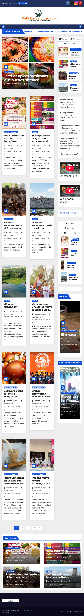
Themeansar (6, 612)
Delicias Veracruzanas (69, 333)
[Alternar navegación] (40, 27)
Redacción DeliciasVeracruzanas (69, 411)
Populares (76, 39)
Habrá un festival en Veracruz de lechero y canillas (14, 480)
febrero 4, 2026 (12, 145)
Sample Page (78, 611)
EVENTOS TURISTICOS (10, 387)
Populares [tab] (71, 228)
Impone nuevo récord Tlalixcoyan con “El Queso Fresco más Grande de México (42, 485)
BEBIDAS (64, 330)
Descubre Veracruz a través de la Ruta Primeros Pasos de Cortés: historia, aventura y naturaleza (70, 143)
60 (34, 528)
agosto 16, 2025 (40, 401)
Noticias (35, 300)
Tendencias (71, 44)
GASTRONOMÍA (9, 69)
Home (62, 611)
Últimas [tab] (71, 224)
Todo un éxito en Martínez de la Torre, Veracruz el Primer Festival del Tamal (14, 141)
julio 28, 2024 (68, 345)
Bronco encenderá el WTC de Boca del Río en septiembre (42, 396)
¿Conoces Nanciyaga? (11, 305)
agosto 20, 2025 (12, 311)
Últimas (64, 39)
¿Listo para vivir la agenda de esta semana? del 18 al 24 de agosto (41, 141)
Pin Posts (69, 611)
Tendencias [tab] (71, 233)
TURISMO (73, 61)
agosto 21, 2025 (12, 81)
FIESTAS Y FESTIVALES (74, 49)
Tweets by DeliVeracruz (69, 213)
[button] (76, 27)
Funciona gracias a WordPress (12, 610)
